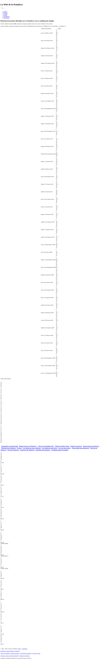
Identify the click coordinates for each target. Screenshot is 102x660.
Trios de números (13, 450)
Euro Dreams (6, 18)
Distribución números (8, 448)
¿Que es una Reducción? (45, 446)
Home (19, 648)
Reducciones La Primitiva (27, 446)
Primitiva (5, 11)
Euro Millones (6, 16)
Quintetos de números (43, 450)
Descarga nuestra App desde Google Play (10, 655)
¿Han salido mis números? (80, 448)
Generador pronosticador (9, 446)
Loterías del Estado (14, 653)
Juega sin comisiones (5, 653)
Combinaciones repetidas (59, 450)
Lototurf (5, 15)
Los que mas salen (64, 448)
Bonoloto (5, 13)
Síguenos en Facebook (24, 655)
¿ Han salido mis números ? (26, 653)
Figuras (19, 448)
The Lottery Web (36, 653)
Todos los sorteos (76, 446)
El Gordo (5, 14)
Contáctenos (24, 648)
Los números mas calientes (32, 448)
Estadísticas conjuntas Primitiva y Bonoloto (10, 651)
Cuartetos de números (27, 450)
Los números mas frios (49, 448)
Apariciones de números (91, 446)
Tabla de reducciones (62, 446)
